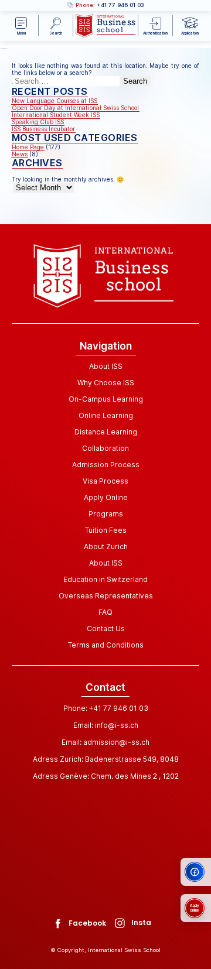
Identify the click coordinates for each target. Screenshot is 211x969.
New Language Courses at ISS (54, 100)
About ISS (105, 366)
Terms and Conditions (106, 645)
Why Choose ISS (105, 382)
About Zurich (106, 546)
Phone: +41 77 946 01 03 (105, 708)
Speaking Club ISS (38, 121)
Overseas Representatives (106, 595)
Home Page (28, 146)
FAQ (105, 612)
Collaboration (105, 448)
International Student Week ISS (56, 114)
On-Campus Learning (106, 399)
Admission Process (105, 464)
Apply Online (106, 497)
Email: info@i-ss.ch (105, 725)
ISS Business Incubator (43, 128)
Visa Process (105, 481)
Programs (106, 513)
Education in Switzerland (105, 579)
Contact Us (106, 628)
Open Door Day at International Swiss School (75, 107)
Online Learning (106, 415)
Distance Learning (105, 431)
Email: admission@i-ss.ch (105, 742)
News (20, 153)
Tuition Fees (106, 530)
